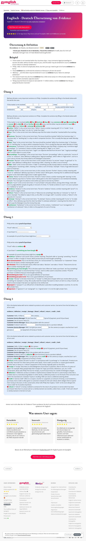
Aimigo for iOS (39, 492)
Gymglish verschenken (10, 496)
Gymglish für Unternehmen (58, 487)
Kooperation (54, 492)
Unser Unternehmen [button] (9, 483)
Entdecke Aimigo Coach (41, 487)
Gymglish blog (8, 500)
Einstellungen (68, 534)
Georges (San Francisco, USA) (64, 422)
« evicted (8, 469)
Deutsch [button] (68, 3)
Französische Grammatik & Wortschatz (72, 496)
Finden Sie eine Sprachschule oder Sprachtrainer (56, 496)
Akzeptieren (77, 534)
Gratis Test (56, 3)
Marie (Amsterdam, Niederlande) (40, 422)
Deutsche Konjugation (75, 526)
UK (48, 48)
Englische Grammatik (75, 502)
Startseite (6, 10)
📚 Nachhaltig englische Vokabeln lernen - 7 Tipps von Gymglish (39, 10)
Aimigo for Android (40, 489)
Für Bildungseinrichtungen (58, 489)
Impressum (54, 502)
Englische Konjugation (75, 523)
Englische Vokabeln (74, 505)
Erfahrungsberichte (9, 489)
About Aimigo (7, 487)
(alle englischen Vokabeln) (37, 22)
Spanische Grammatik (75, 517)
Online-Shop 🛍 (23, 491)
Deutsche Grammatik (74, 509)
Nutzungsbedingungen (57, 507)
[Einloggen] (83, 2)
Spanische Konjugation (75, 512)
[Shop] (77, 2)
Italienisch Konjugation (75, 528)
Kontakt (6, 493)
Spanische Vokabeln (74, 514)
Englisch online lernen (75, 500)
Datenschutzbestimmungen (24, 535)
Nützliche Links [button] (73, 483)
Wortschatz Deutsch (74, 507)
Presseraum (7, 516)
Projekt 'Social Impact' (10, 513)
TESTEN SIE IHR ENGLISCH (19, 27)
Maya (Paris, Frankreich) (13, 422)
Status (6, 518)
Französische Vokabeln (75, 491)
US (53, 48)
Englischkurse (44, 450)
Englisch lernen (15, 10)
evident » (78, 469)
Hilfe (5, 507)
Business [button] (53, 483)
